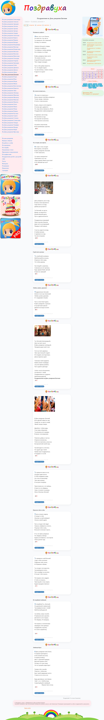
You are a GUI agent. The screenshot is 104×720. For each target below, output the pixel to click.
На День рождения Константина (11, 86)
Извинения (5, 168)
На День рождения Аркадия (10, 24)
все (26, 25)
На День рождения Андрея (10, 33)
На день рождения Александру (11, 19)
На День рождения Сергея (9, 116)
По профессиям (6, 154)
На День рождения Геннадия (10, 58)
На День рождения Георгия (10, 60)
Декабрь (95, 84)
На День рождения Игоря (9, 81)
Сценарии (5, 170)
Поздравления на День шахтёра (94, 42)
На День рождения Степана (10, 118)
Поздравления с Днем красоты (94, 63)
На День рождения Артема (10, 28)
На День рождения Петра (9, 109)
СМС (3, 159)
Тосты (4, 161)
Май (97, 85)
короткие (47, 25)
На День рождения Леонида (10, 93)
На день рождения (7, 138)
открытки (32, 25)
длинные (40, 25)
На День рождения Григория (10, 63)
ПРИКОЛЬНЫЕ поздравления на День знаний (94, 45)
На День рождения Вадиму (10, 40)
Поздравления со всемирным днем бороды (93, 52)
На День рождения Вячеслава (10, 56)
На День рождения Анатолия (10, 35)
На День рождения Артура (10, 31)
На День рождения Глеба (9, 65)
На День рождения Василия (10, 54)
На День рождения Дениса (10, 70)
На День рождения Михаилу (10, 97)
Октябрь (85, 84)
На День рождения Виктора (10, 47)
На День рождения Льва (9, 90)
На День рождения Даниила (10, 67)
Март (89, 85)
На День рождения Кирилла (10, 88)
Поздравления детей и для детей (11, 156)
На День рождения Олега (9, 104)
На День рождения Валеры (10, 42)
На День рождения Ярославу (10, 132)
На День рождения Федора (10, 127)
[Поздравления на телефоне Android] (93, 26)
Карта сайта (27, 708)
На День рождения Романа (10, 111)
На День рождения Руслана (10, 113)
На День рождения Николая (10, 99)
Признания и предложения (10, 152)
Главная (27, 21)
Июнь (101, 85)
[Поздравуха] (11, 8)
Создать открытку (39, 81)
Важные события (7, 140)
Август (92, 68)
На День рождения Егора (9, 77)
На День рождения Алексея (10, 21)
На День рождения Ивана (9, 83)
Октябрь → (95, 81)
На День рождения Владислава (11, 49)
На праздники (6, 145)
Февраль (84, 85)
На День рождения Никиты (10, 102)
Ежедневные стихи (7, 150)
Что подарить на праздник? (91, 94)
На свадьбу (5, 147)
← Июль (89, 81)
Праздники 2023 (87, 92)
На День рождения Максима (10, 95)
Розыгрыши (5, 166)
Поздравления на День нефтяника (92, 57)
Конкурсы (5, 163)
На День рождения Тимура (10, 122)
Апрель (93, 85)
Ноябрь (90, 84)
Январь (99, 84)
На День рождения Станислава (11, 120)
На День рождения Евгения (10, 74)
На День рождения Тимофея (10, 125)
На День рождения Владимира (11, 44)
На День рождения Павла (9, 106)
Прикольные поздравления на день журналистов (94, 61)
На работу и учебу (7, 143)
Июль (90, 87)
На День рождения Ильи (9, 79)
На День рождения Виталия (10, 51)
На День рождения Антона (10, 26)
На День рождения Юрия (9, 129)
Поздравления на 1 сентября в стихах (94, 49)
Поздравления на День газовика (94, 54)
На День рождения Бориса (10, 38)
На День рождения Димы (9, 72)
